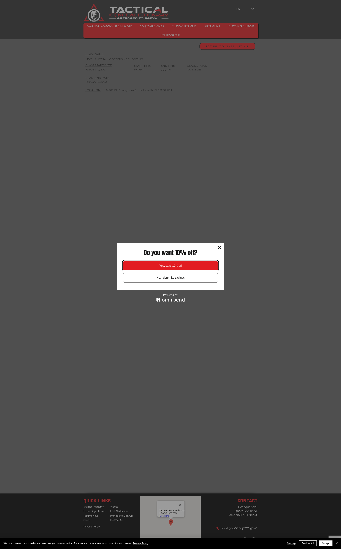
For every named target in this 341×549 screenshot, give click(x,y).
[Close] (219, 247)
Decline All (308, 543)
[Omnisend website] (170, 298)
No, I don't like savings (170, 277)
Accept (325, 543)
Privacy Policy (140, 543)
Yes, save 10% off (170, 265)
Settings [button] (291, 543)
